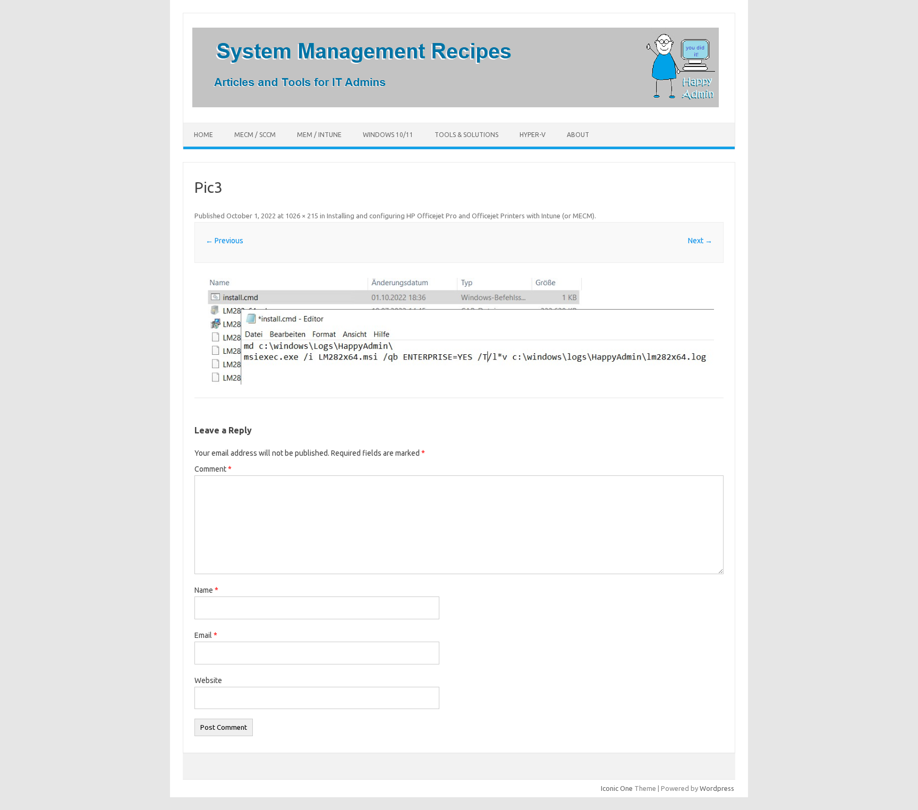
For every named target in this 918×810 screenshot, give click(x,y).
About (578, 134)
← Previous (224, 240)
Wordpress (717, 788)
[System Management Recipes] (455, 104)
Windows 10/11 (388, 134)
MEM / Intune (319, 134)
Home (203, 134)
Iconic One (617, 788)
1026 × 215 (301, 215)
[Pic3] (459, 331)
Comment (213, 469)
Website (208, 680)
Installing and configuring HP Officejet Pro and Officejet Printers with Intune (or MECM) (460, 215)
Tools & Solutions (466, 134)
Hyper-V (533, 134)
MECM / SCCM (255, 134)
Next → (700, 240)
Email (205, 635)
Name (206, 590)
